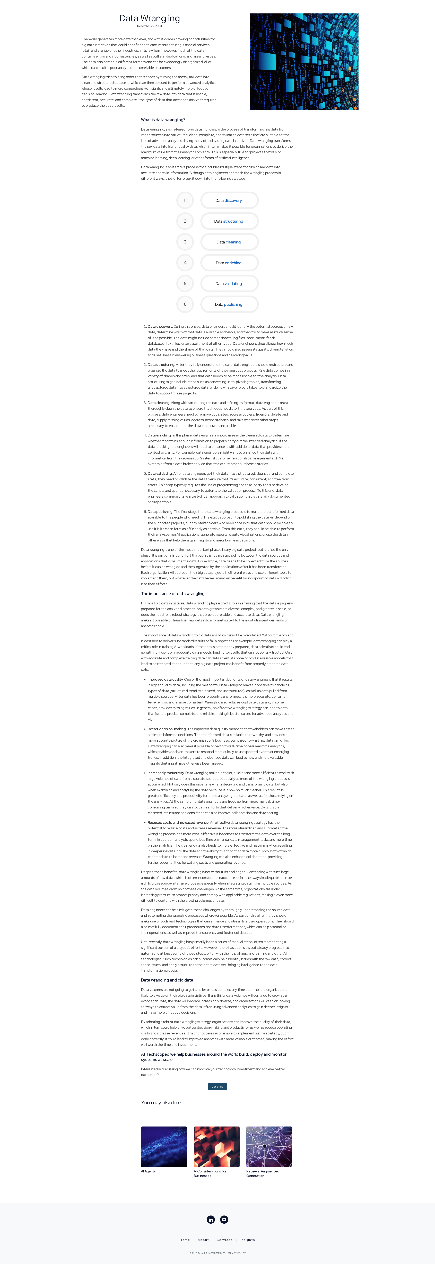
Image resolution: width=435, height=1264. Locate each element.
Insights (292, 7)
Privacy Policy (237, 1253)
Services (272, 7)
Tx (118, 7)
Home (239, 7)
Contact (311, 7)
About (253, 7)
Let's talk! (217, 1086)
